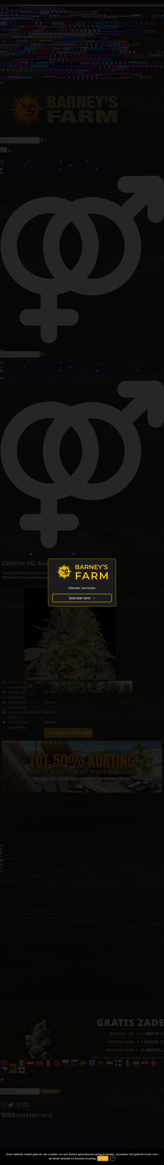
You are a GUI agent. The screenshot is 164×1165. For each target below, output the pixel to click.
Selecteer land (79, 598)
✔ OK (102, 1158)
